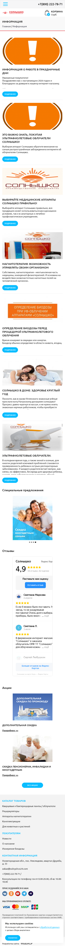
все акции (32, 785)
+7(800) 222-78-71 (50, 4)
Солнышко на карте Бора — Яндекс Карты (32, 674)
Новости (6, 838)
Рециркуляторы (10, 811)
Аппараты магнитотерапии (16, 816)
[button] (29, 542)
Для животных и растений (16, 826)
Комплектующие (11, 821)
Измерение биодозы (13, 848)
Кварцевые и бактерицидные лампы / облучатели (28, 806)
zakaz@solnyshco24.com (15, 868)
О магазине (8, 843)
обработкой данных (50, 927)
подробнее (10, 94)
